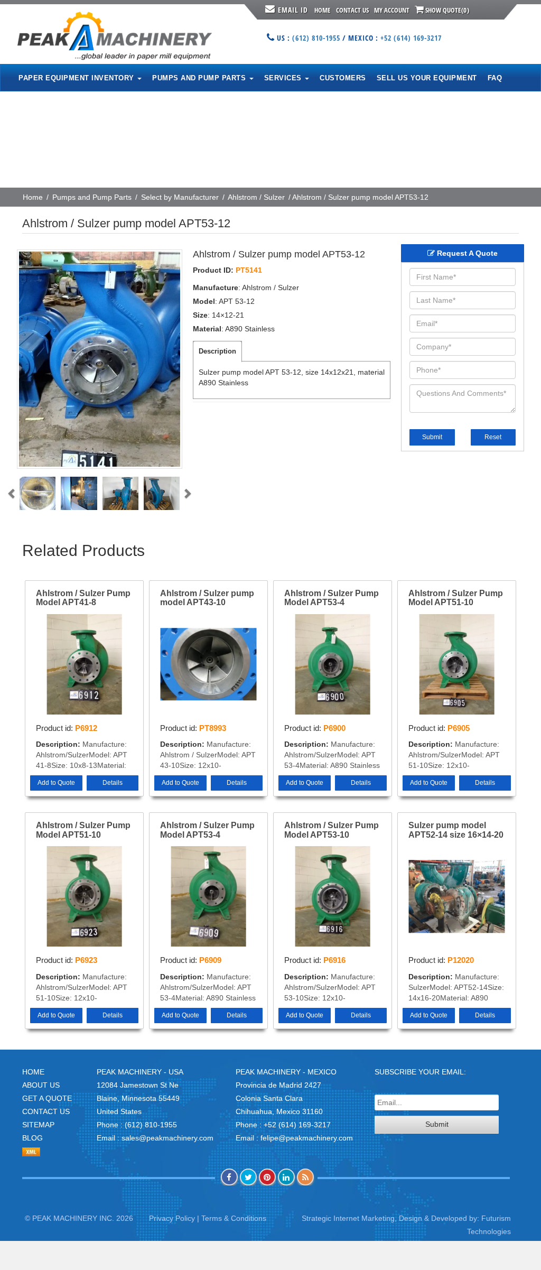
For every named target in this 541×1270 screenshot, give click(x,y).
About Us (41, 1085)
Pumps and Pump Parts (92, 197)
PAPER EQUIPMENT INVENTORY (77, 78)
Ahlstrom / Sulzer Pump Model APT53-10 (331, 830)
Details (112, 782)
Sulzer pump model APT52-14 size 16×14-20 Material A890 (455, 830)
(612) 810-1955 (316, 38)
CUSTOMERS (343, 78)
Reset (492, 437)
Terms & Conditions (233, 1218)
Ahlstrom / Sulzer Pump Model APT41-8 (83, 598)
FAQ (495, 78)
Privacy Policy (172, 1218)
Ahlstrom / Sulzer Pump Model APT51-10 (455, 598)
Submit (432, 437)
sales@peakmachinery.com (167, 1138)
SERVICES (284, 78)
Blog (32, 1138)
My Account (391, 10)
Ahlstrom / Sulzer (256, 197)
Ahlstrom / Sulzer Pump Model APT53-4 (331, 598)
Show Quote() (446, 10)
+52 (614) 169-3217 (411, 38)
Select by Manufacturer (180, 197)
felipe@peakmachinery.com (306, 1138)
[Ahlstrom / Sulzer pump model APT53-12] (99, 359)
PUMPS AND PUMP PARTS (200, 78)
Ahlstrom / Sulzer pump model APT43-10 (207, 598)
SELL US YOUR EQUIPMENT (427, 78)
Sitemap (38, 1124)
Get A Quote (47, 1098)
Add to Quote (56, 782)
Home (322, 10)
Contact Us (352, 10)
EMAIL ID (293, 10)
